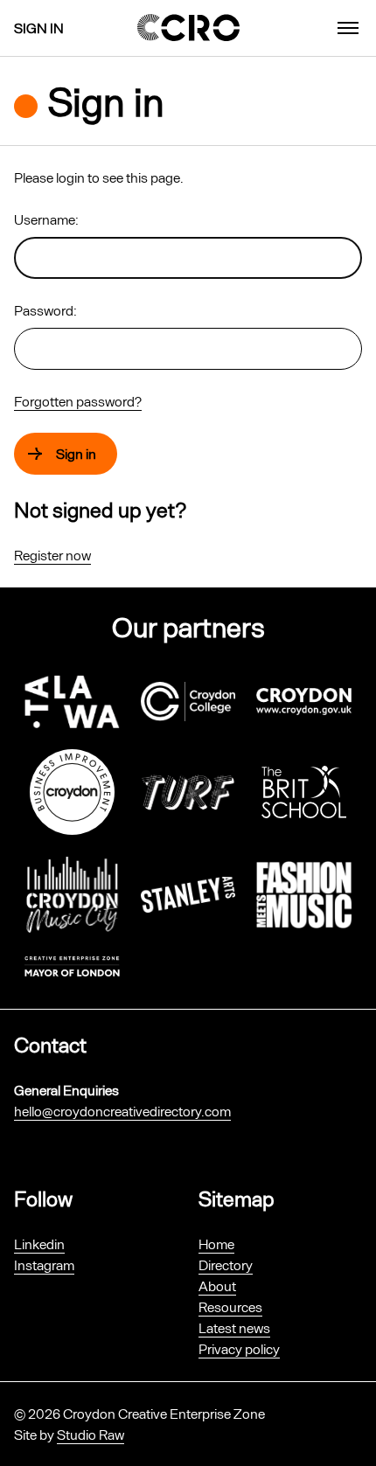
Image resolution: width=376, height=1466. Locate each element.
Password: (45, 310)
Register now (52, 554)
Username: (46, 219)
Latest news (234, 1327)
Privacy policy (239, 1348)
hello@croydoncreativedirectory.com (122, 1110)
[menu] (348, 28)
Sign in (39, 27)
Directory (225, 1264)
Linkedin (39, 1243)
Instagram (44, 1264)
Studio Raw (90, 1434)
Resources (230, 1306)
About (217, 1285)
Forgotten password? (78, 401)
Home (216, 1243)
